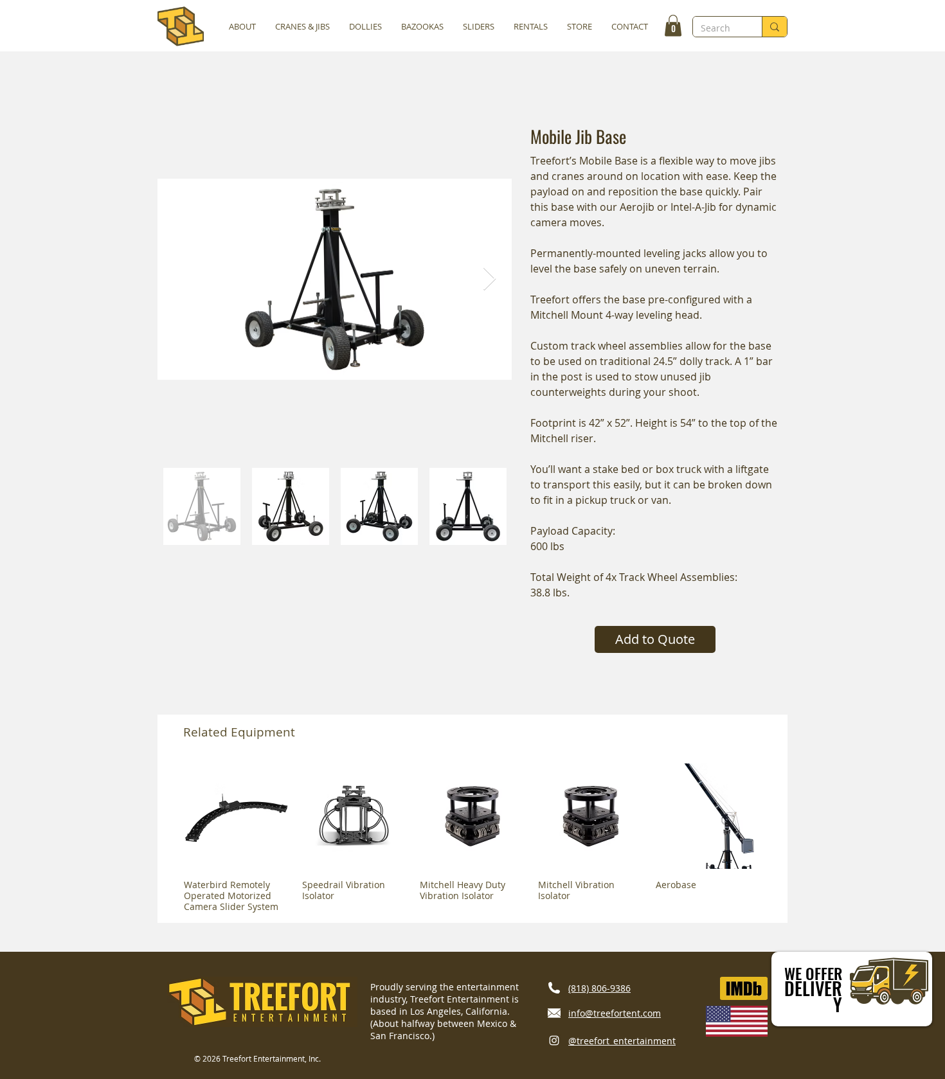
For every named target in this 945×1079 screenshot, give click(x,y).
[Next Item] (489, 279)
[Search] (774, 27)
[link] (673, 25)
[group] (473, 838)
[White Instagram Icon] (554, 1040)
